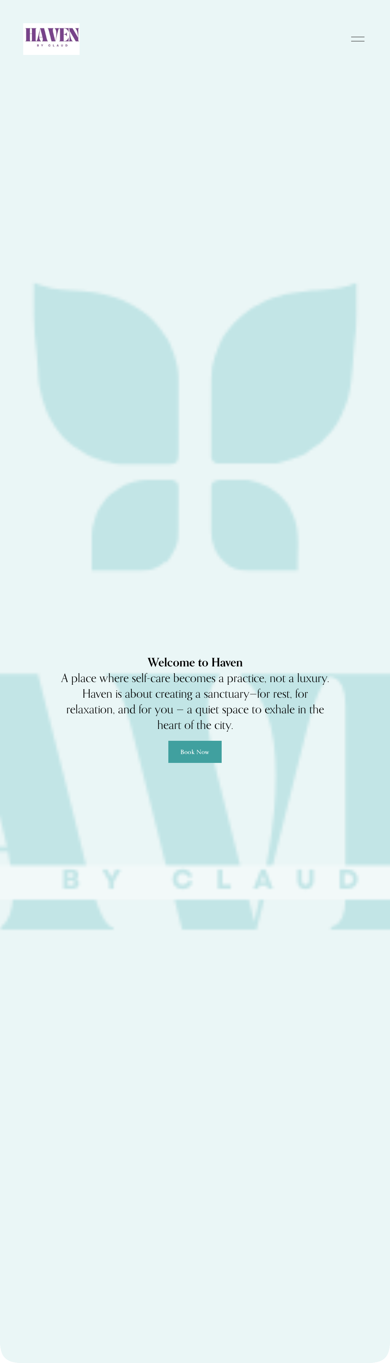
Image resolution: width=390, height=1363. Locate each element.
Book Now (195, 752)
